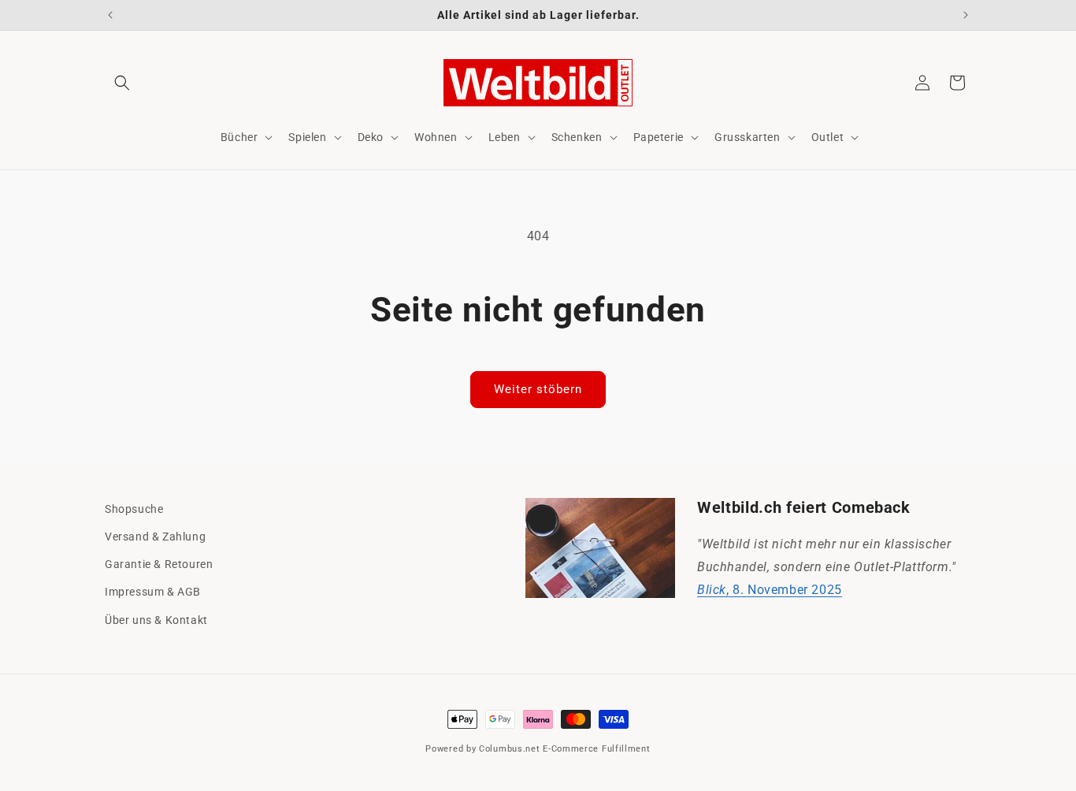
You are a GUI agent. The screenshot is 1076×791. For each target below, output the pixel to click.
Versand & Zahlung (155, 536)
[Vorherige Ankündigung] (110, 15)
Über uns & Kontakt (156, 620)
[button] (122, 82)
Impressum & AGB (153, 591)
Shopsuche (134, 509)
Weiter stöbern (538, 389)
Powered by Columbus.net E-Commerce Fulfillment (537, 749)
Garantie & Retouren (159, 564)
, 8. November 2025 (769, 589)
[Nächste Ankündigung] (965, 15)
